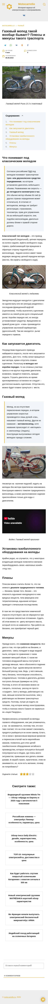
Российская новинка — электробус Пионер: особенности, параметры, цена (24, 819)
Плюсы (12, 143)
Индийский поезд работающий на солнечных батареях (24, 934)
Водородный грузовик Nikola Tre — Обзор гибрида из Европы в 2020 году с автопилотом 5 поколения (24, 799)
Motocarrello (26, 4)
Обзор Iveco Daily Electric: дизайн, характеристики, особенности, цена (24, 838)
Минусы (13, 147)
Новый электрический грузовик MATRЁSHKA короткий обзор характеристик (24, 898)
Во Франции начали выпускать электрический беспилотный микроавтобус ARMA (24, 917)
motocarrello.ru (10, 997)
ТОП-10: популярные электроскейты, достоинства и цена (24, 857)
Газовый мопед (16, 132)
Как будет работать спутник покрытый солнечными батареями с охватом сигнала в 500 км (24, 877)
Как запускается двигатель (21, 128)
